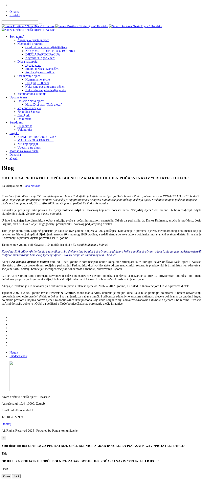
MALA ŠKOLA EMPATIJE (35, 140)
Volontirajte (24, 129)
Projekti (14, 133)
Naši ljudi (23, 115)
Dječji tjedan (33, 65)
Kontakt (15, 15)
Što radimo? (17, 36)
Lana (26, 186)
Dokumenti (24, 118)
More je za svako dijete (24, 151)
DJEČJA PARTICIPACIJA (42, 54)
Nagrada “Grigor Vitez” (40, 58)
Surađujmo (16, 122)
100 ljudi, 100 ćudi (37, 83)
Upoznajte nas (18, 97)
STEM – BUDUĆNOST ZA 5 (36, 136)
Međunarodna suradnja (31, 93)
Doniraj (6, 424)
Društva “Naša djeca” (31, 101)
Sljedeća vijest (18, 356)
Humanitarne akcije (37, 79)
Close (6, 476)
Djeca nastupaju (27, 61)
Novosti (35, 186)
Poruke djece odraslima (40, 72)
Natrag (14, 352)
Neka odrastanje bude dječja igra (45, 90)
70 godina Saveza (28, 111)
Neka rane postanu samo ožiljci (44, 86)
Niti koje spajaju (27, 144)
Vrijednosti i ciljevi (29, 108)
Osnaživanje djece (28, 76)
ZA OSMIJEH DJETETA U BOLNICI (50, 50)
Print (16, 476)
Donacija (15, 154)
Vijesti (13, 158)
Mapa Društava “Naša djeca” (43, 104)
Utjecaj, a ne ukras (29, 147)
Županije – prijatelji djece (33, 40)
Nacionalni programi (30, 43)
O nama (14, 11)
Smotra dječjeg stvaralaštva (42, 68)
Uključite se (24, 126)
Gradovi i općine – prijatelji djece (46, 47)
